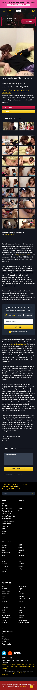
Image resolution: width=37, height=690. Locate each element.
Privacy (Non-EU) (7, 524)
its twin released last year (18, 344)
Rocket (20, 618)
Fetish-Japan (6, 599)
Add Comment (17, 469)
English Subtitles (10, 234)
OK (31, 686)
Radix (20, 610)
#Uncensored (23, 90)
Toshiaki (4, 634)
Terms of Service (7, 511)
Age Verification (7, 508)
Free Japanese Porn (9, 487)
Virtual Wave (6, 639)
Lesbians (5, 566)
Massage (5, 569)
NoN (3, 610)
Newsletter (15, 484)
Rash (20, 612)
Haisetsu (21, 594)
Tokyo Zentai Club (7, 631)
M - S (20, 508)
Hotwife (4, 564)
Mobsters (5, 607)
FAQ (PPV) (5, 506)
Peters (4, 620)
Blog (18, 487)
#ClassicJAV (6, 92)
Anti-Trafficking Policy (8, 516)
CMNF (20, 547)
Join (8, 484)
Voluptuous (22, 569)
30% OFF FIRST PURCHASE (18, 5)
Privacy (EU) (5, 526)
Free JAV (24, 484)
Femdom (21, 555)
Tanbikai (4, 629)
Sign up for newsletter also (19, 332)
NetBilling (11, 673)
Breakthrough (6, 552)
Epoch (16, 673)
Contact (4, 531)
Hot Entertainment (24, 599)
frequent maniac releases (24, 255)
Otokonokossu (6, 618)
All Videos (28, 315)
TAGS (19, 119)
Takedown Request (8, 521)
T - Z (19, 511)
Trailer (8, 111)
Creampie (21, 550)
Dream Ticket (6, 591)
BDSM (4, 547)
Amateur (4, 545)
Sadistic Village (23, 620)
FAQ (3, 503)
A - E (19, 503)
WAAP (4, 641)
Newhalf (21, 564)
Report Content (6, 519)
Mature (4, 571)
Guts (19, 591)
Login (4, 484)
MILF (20, 561)
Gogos (20, 589)
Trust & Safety (6, 513)
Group (3, 561)
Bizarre (4, 550)
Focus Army (22, 586)
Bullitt (3, 586)
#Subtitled (13, 90)
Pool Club (21, 607)
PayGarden (25, 673)
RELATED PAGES (9, 119)
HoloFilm (21, 596)
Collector (4, 589)
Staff (3, 529)
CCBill (20, 673)
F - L (19, 506)
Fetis (3, 596)
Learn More (23, 686)
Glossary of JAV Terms (10, 489)
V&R (3, 636)
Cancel (4, 534)
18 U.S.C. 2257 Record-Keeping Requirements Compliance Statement (18, 667)
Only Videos (14, 315)
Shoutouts (22, 489)
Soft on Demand (23, 623)
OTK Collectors (6, 615)
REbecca (21, 615)
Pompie (5, 90)
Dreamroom (5, 594)
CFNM (20, 545)
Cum (19, 552)
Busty (3, 555)
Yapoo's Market (6, 644)
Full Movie (9, 108)
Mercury (21, 601)
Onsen (20, 566)
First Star (5, 601)
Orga (3, 612)
